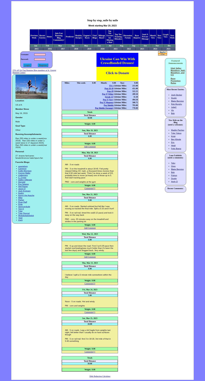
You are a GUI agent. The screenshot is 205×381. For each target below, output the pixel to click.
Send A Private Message (145, 36)
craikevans (23, 175)
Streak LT (109, 97)
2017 (63, 49)
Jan (35, 46)
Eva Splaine (23, 184)
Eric (172, 142)
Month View (153, 37)
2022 (129, 49)
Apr (73, 46)
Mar (60, 46)
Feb (47, 46)
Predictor (70, 37)
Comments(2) (90, 284)
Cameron (22, 168)
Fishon (174, 175)
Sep (133, 46)
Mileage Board (101, 37)
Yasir (20, 218)
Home (49, 37)
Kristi (173, 136)
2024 (155, 49)
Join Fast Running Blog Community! (58, 36)
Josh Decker (176, 95)
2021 (116, 49)
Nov (157, 46)
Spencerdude (24, 206)
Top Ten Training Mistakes (118, 36)
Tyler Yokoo (176, 133)
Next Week (172, 37)
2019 (89, 49)
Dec (169, 46)
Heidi (173, 145)
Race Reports (137, 37)
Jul (110, 46)
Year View (159, 37)
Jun (99, 46)
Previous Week (34, 37)
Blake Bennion (177, 101)
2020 (102, 49)
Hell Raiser (23, 186)
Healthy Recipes (78, 37)
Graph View (165, 36)
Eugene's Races (87, 37)
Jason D (22, 189)
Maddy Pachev (177, 130)
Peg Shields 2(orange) (104, 108)
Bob (173, 113)
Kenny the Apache (26, 195)
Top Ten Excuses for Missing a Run (110, 36)
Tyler (20, 211)
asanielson (23, 166)
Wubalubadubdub (26, 215)
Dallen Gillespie (25, 180)
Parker (21, 200)
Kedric (21, 193)
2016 (50, 49)
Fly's (111, 86)
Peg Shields (109, 105)
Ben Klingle (176, 139)
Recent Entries (42, 37)
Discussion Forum (127, 37)
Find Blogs (94, 37)
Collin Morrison (25, 171)
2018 (76, 49)
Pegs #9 (110, 91)
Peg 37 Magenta (106, 102)
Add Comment (90, 147)
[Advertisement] (102, 8)
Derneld (21, 182)
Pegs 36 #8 (109, 88)
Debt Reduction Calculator (100, 376)
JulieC (174, 107)
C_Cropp (22, 177)
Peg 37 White (107, 94)
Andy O (174, 181)
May (86, 46)
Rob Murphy (176, 104)
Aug (121, 46)
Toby (173, 163)
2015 (36, 49)
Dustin (174, 98)
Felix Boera (176, 148)
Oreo (173, 166)
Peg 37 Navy (108, 100)
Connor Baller (24, 173)
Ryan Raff (22, 202)
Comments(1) (90, 188)
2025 (168, 49)
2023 (142, 49)
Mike (20, 198)
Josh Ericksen (24, 191)
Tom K (21, 209)
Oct (145, 46)
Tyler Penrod (24, 213)
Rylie (20, 204)
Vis (172, 110)
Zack (20, 220)
